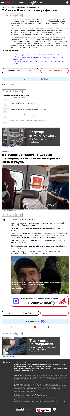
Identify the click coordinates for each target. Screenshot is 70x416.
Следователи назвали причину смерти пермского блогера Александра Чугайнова (37, 283)
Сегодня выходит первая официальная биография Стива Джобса (28, 120)
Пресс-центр (32, 362)
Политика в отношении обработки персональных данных (30, 395)
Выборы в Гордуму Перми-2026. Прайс (56, 368)
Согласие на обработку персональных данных (27, 394)
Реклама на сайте (43, 362)
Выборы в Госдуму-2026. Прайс (42, 366)
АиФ (14, 210)
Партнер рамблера (30, 409)
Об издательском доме (21, 362)
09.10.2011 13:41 (5, 7)
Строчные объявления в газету (23, 366)
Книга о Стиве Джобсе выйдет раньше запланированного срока (27, 109)
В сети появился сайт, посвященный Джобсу (22, 103)
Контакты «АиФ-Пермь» (59, 364)
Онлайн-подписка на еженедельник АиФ (39, 364)
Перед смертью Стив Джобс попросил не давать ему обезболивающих (29, 115)
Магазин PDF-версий (20, 364)
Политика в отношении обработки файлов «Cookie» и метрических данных (35, 397)
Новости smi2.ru (8, 146)
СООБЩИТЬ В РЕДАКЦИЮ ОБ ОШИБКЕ (24, 370)
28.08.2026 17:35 (6, 151)
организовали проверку (39, 251)
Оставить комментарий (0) (54, 70)
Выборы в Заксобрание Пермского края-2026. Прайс (29, 368)
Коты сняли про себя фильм (17, 97)
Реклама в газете (55, 362)
